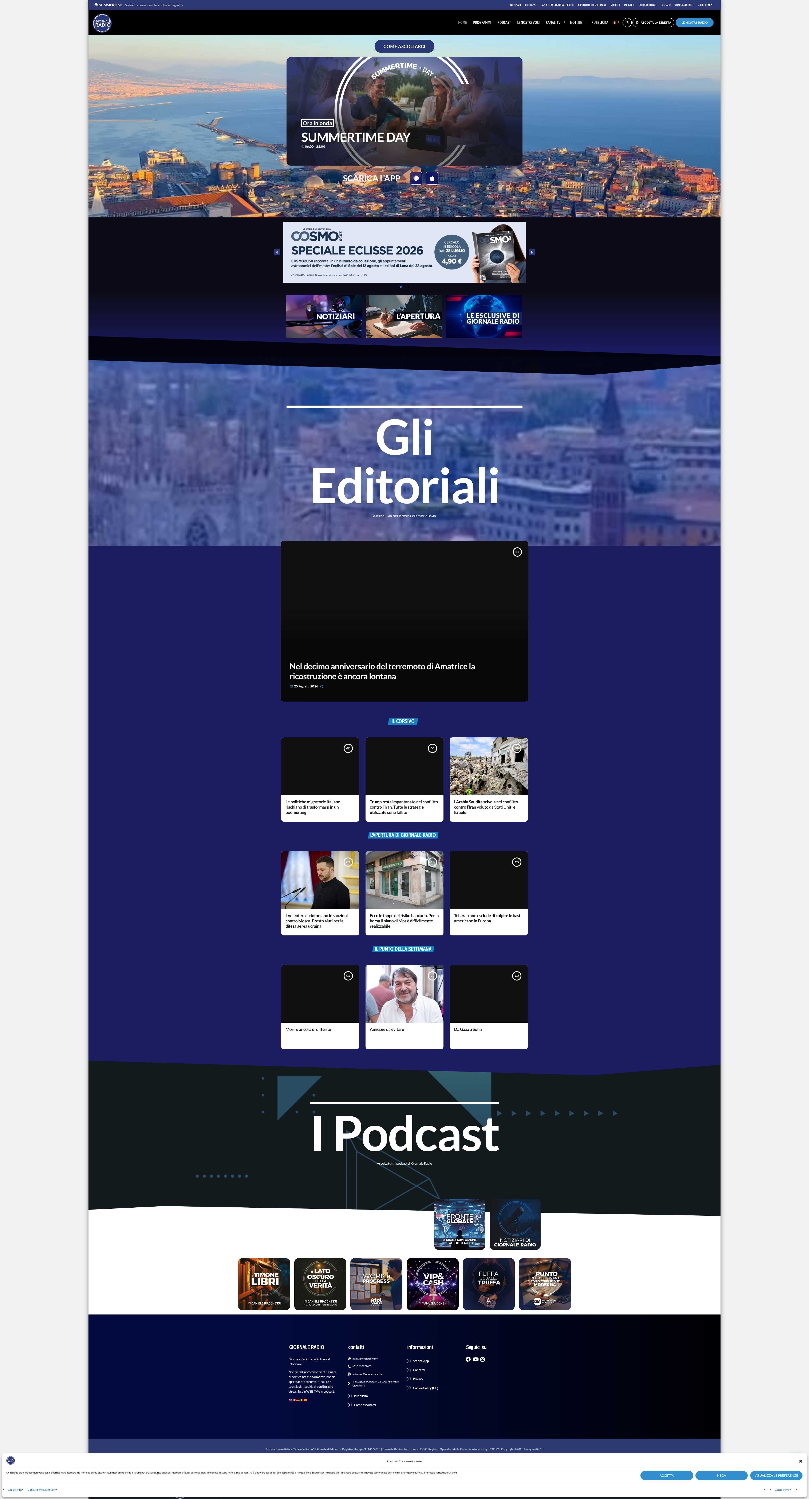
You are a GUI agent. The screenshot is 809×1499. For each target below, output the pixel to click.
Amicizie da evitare (387, 1029)
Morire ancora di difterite (308, 1029)
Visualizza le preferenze (776, 1476)
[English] (290, 1399)
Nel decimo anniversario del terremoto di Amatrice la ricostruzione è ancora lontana (382, 671)
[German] (298, 1399)
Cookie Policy (15, 1489)
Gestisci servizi (782, 1489)
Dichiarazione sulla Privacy (42, 1489)
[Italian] (615, 22)
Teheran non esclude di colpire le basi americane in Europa (487, 918)
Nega (721, 1476)
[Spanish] (306, 1399)
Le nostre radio (695, 22)
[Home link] (102, 22)
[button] (800, 1461)
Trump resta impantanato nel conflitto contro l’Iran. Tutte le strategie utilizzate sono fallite (404, 807)
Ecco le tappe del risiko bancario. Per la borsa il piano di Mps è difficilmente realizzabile (404, 921)
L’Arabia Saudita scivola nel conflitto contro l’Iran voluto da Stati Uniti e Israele (486, 807)
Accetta (667, 1476)
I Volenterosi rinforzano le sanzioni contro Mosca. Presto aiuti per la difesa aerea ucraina (316, 921)
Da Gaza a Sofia (468, 1029)
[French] (294, 1399)
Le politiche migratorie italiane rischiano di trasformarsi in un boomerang (312, 807)
